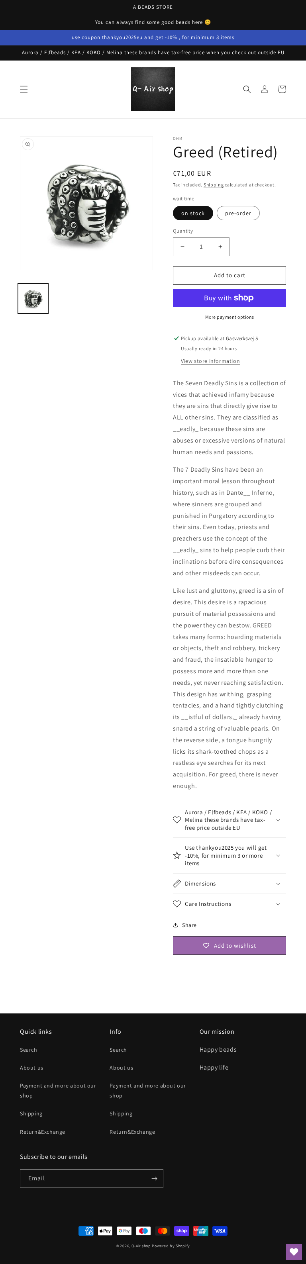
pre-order (238, 213)
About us (31, 1067)
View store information (210, 361)
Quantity (183, 230)
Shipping (214, 185)
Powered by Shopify (171, 1245)
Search (28, 1049)
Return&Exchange (42, 1131)
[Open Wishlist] (294, 1252)
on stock (193, 213)
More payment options (229, 317)
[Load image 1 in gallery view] (33, 299)
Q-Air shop (141, 1245)
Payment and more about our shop (58, 1090)
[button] (24, 89)
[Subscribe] (154, 1178)
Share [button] (189, 925)
